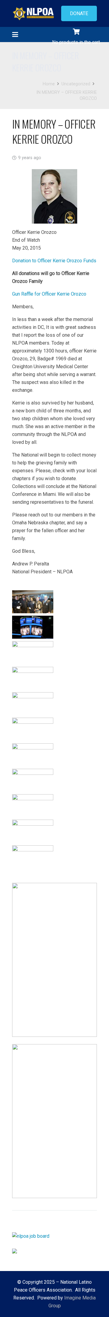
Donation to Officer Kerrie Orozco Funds (54, 261)
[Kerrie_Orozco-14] (32, 831)
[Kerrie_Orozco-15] (32, 856)
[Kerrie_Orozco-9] (32, 703)
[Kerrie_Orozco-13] (32, 805)
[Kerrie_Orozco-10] (32, 729)
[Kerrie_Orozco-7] (32, 678)
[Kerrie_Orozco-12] (32, 780)
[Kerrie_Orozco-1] (32, 601)
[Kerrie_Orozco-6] (32, 652)
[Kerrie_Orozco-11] (32, 754)
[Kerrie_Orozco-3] (32, 627)
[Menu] (15, 34)
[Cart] (76, 31)
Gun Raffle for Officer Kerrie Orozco (49, 294)
